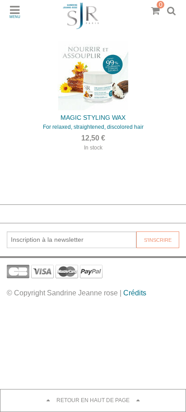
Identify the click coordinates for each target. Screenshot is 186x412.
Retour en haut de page (93, 400)
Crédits (134, 293)
